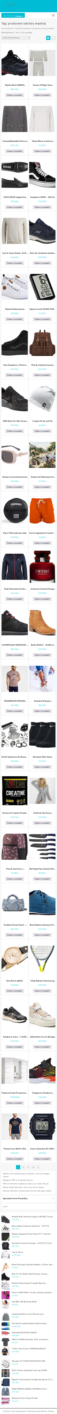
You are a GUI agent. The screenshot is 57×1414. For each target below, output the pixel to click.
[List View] (53, 38)
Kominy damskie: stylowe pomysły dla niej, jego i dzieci (27, 1191)
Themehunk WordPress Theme (40, 1411)
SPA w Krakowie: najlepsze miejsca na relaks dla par (26, 1184)
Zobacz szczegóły (14, 95)
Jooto (12, 1411)
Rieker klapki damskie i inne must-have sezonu (23, 1187)
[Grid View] (48, 38)
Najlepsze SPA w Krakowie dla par (18, 1180)
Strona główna (7, 28)
